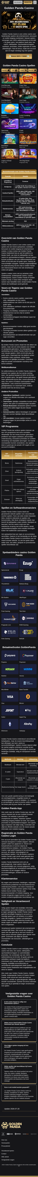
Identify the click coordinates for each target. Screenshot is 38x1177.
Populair (4, 70)
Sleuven (31, 70)
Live (13, 70)
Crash (22, 70)
